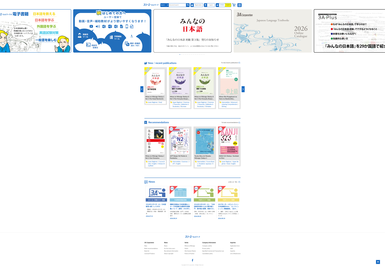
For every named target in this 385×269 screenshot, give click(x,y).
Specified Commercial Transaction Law (213, 251)
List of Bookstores (235, 253)
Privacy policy (206, 248)
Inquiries (232, 251)
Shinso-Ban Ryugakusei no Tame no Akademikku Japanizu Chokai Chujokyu (228, 99)
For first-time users (169, 248)
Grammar (186, 102)
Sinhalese (208, 106)
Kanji (160, 102)
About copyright (168, 253)
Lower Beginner (153, 102)
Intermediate (225, 102)
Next (243, 89)
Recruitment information (171, 251)
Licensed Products (149, 253)
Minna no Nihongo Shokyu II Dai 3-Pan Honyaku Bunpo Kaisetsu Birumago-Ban (179, 99)
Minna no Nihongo (190, 246)
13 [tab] (206, 54)
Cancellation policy (207, 253)
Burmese (183, 106)
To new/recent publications (229, 63)
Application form (235, 246)
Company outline (207, 246)
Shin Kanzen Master (190, 251)
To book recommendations (230, 122)
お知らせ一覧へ (233, 182)
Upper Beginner (177, 102)
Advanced (234, 102)
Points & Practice (189, 253)
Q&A (231, 248)
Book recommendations (151, 248)
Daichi (186, 248)
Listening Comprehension (229, 104)
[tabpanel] (192, 31)
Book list (146, 251)
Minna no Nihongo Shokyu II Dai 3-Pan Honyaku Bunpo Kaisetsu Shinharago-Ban (204, 99)
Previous (141, 89)
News (165, 246)
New (145, 246)
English (154, 164)
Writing (224, 106)
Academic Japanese (205, 164)
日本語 (222, 5)
